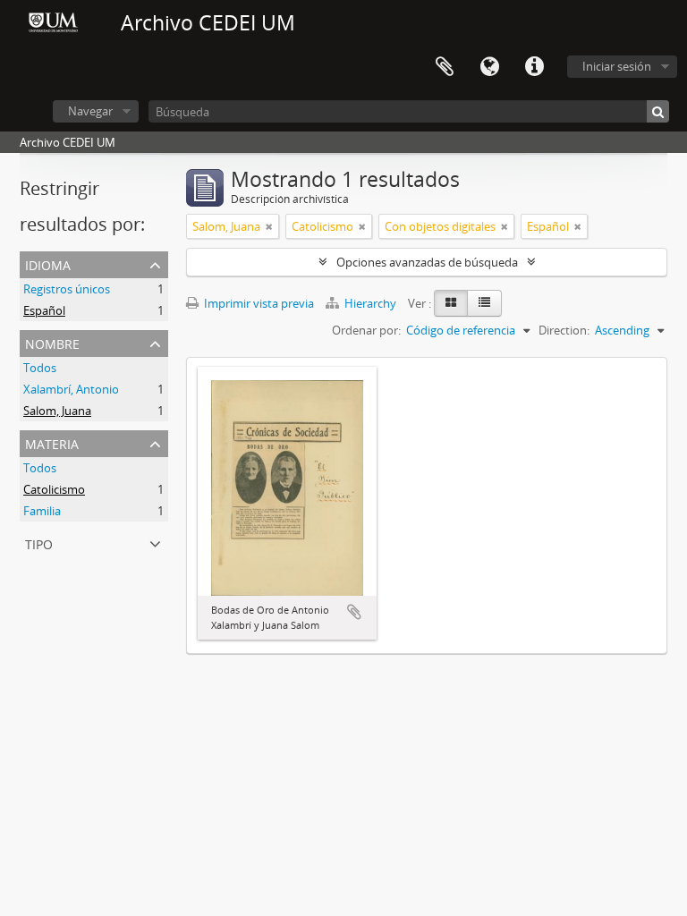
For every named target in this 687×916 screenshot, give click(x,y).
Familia (42, 511)
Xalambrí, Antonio (71, 389)
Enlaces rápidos (534, 67)
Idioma (489, 67)
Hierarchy (370, 303)
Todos (39, 368)
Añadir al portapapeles (354, 612)
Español (44, 310)
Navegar (90, 111)
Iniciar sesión (616, 66)
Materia (52, 442)
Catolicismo (54, 489)
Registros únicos (66, 289)
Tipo (39, 542)
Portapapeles (444, 67)
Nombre (52, 342)
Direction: (564, 330)
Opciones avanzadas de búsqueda (427, 262)
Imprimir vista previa (257, 303)
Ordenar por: (366, 330)
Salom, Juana (57, 411)
